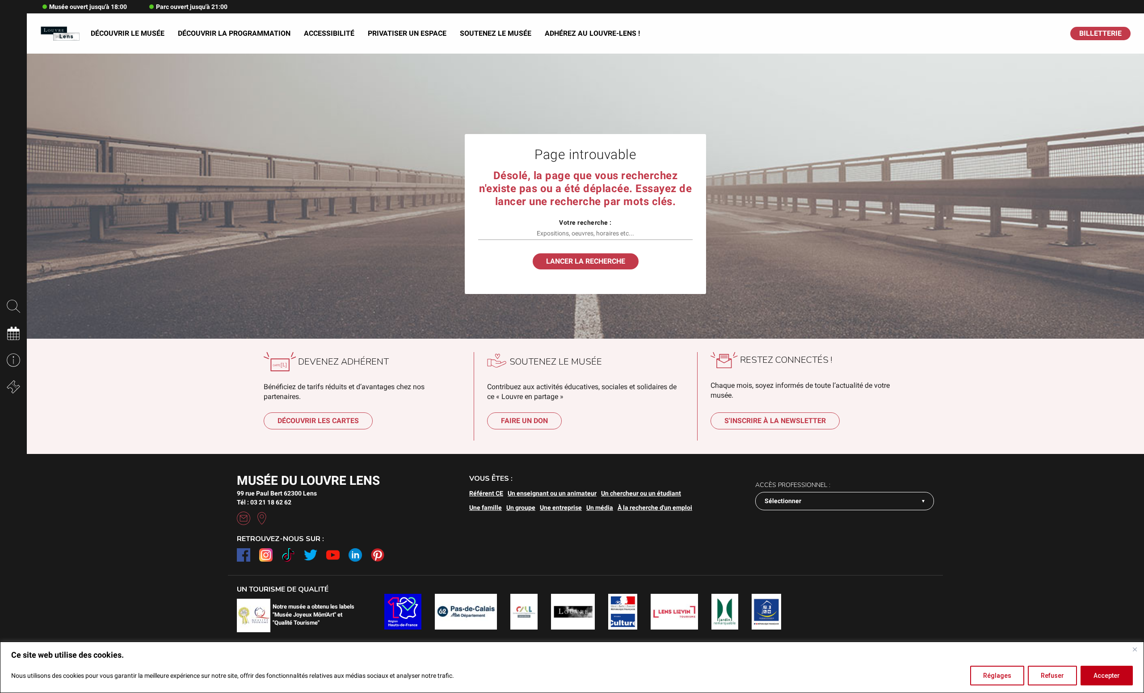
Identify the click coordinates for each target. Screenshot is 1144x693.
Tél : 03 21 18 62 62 (264, 502)
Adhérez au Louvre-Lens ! (592, 33)
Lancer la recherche (585, 261)
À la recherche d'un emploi (655, 507)
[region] (572, 667)
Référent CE (486, 493)
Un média (599, 507)
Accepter (1107, 675)
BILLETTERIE (1100, 33)
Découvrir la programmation (234, 33)
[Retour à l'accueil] (60, 33)
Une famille (485, 507)
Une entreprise (561, 507)
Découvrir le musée (127, 33)
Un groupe (520, 507)
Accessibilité (329, 33)
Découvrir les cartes (318, 420)
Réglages (997, 675)
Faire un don (524, 420)
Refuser (1052, 675)
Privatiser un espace (407, 33)
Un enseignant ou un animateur (552, 493)
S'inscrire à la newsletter (775, 420)
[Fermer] (1134, 649)
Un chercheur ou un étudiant (641, 493)
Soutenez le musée (495, 33)
